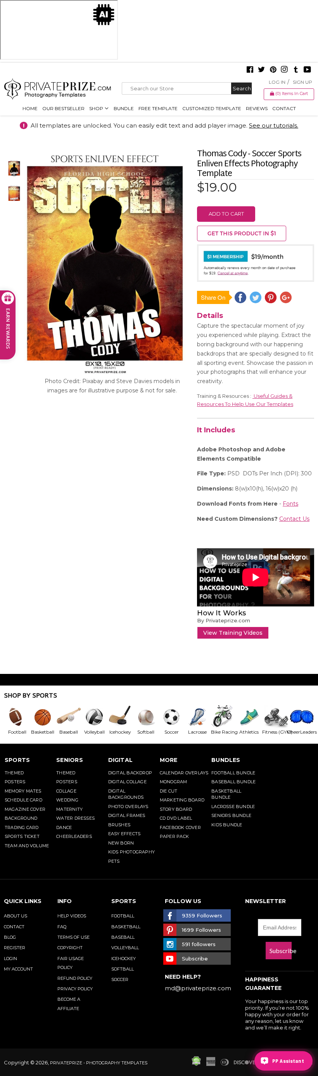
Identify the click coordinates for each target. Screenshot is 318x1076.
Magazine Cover (25, 809)
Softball (122, 969)
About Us (15, 916)
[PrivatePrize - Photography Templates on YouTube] (307, 70)
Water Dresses (75, 818)
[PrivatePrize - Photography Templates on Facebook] (250, 70)
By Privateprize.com (223, 620)
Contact (284, 108)
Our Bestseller (63, 108)
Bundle (124, 108)
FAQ (61, 926)
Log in (277, 82)
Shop (96, 108)
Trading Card (22, 827)
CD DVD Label (176, 818)
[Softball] (145, 717)
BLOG (10, 937)
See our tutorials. (273, 125)
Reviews (257, 108)
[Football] (16, 717)
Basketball (125, 926)
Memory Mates (23, 791)
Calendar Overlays (184, 772)
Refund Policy (74, 978)
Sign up (302, 82)
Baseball (123, 937)
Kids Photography (131, 852)
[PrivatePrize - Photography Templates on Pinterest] (273, 70)
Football (122, 916)
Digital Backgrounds (125, 794)
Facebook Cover (180, 827)
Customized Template (211, 108)
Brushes (119, 824)
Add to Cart (226, 214)
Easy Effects (124, 833)
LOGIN (10, 958)
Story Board (176, 809)
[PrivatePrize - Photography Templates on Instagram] (284, 70)
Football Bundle (233, 772)
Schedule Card (23, 800)
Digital (120, 759)
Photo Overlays (128, 806)
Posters (15, 781)
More (169, 759)
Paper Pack (174, 836)
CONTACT (14, 926)
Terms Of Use (73, 937)
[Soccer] (171, 717)
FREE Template (158, 108)
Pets (114, 861)
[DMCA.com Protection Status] (196, 1063)
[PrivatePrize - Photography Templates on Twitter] (261, 70)
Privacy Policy (75, 988)
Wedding (67, 800)
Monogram (173, 781)
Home (30, 108)
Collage (66, 791)
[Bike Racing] (222, 717)
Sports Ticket (22, 836)
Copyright (70, 947)
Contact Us (294, 518)
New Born (121, 843)
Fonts (290, 503)
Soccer (119, 979)
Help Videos (71, 916)
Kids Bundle (226, 824)
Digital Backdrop (130, 772)
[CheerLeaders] (300, 717)
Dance (64, 827)
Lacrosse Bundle (233, 806)
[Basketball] (42, 717)
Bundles (225, 759)
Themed (14, 772)
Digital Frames (126, 815)
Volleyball (125, 947)
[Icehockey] (120, 717)
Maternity (69, 809)
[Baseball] (68, 717)
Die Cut (169, 791)
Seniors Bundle (231, 815)
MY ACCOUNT (18, 969)
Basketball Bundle (226, 794)
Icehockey (123, 958)
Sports (17, 759)
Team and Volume (27, 845)
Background (21, 818)
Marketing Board (182, 800)
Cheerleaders (74, 836)
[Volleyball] (94, 717)
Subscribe (281, 950)
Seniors (69, 759)
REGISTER (14, 947)
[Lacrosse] (197, 717)
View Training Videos (233, 632)
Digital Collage (127, 781)
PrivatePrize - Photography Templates (98, 1063)
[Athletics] (248, 717)
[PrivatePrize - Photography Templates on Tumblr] (295, 70)
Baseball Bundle (233, 781)
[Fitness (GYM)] (274, 717)
